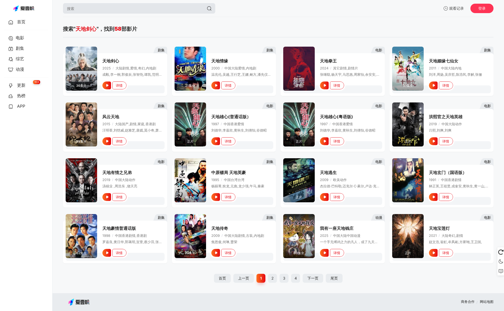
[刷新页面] (500, 252)
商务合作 (468, 301)
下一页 (312, 278)
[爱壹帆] (23, 8)
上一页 (243, 278)
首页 (222, 278)
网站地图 (487, 301)
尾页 (334, 278)
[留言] (500, 271)
